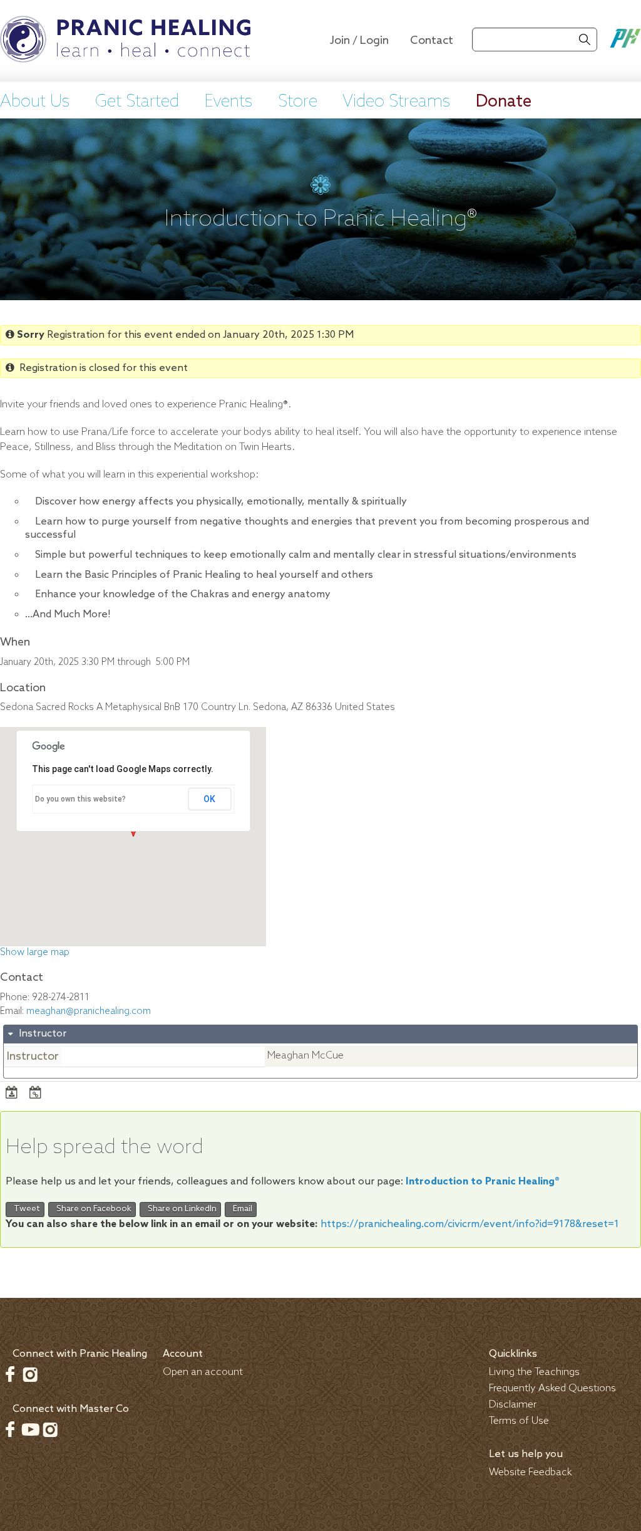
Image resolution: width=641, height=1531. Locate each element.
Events (228, 102)
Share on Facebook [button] (92, 1209)
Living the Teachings (534, 1372)
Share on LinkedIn (180, 1209)
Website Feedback (530, 1472)
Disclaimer (512, 1405)
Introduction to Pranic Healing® (483, 1182)
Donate (503, 102)
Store (297, 102)
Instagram (30, 1374)
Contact (431, 41)
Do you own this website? (80, 799)
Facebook (10, 1374)
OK (209, 799)
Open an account (203, 1372)
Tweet (25, 1209)
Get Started (137, 102)
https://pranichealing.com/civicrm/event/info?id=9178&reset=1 (469, 1224)
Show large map (34, 952)
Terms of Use (519, 1421)
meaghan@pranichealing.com (88, 1011)
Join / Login (359, 41)
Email (240, 1209)
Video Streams (396, 102)
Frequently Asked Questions (552, 1388)
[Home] (125, 40)
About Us (34, 102)
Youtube (30, 1429)
